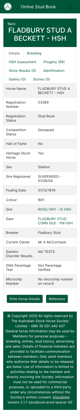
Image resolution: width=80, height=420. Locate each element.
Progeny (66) (54, 62)
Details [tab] (14, 53)
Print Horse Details (25, 299)
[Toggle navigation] (71, 7)
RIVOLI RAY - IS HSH (54, 209)
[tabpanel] (40, 186)
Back (12, 24)
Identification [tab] (53, 70)
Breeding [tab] (34, 53)
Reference (57, 299)
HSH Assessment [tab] (22, 62)
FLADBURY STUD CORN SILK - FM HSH (55, 221)
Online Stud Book (38, 6)
